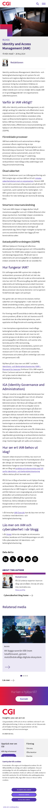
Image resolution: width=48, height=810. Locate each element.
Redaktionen (16, 62)
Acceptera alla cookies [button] (24, 790)
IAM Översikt (19, 512)
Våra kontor (31, 752)
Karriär (29, 756)
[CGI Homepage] (6, 3)
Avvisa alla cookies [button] (24, 799)
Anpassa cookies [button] (24, 794)
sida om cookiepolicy (11, 807)
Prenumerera (9, 756)
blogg (8, 534)
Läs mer (6, 680)
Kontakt (24, 698)
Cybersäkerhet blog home (16, 595)
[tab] (21, 676)
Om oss (29, 748)
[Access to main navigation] (43, 4)
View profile (20, 590)
